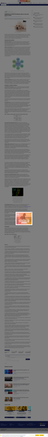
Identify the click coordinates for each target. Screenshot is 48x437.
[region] (24, 435)
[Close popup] (31, 212)
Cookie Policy (21, 436)
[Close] (47, 435)
